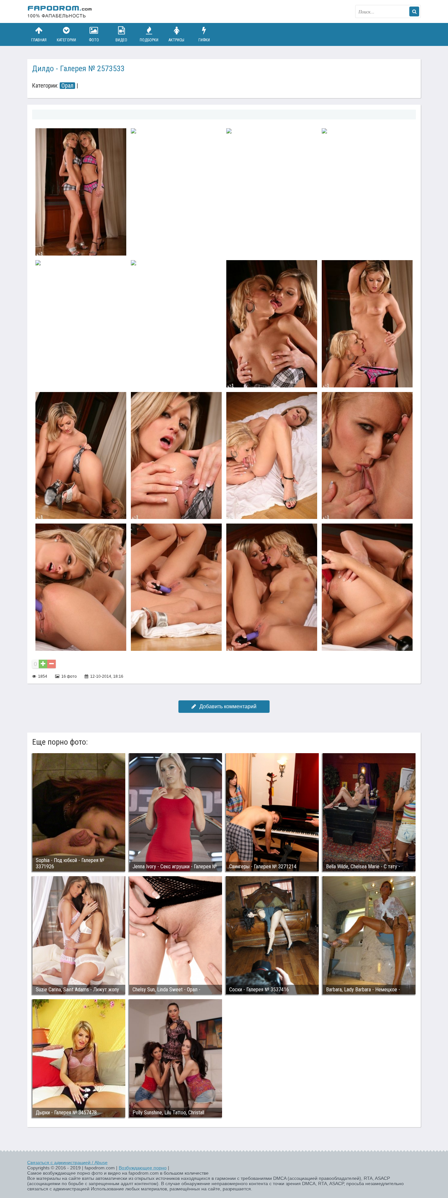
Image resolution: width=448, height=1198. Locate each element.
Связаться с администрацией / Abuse (67, 1162)
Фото (94, 40)
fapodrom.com (60, 11)
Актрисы (176, 40)
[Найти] (414, 11)
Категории (66, 40)
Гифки (204, 40)
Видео (121, 40)
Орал (67, 85)
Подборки (149, 40)
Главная (39, 40)
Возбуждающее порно (143, 1167)
